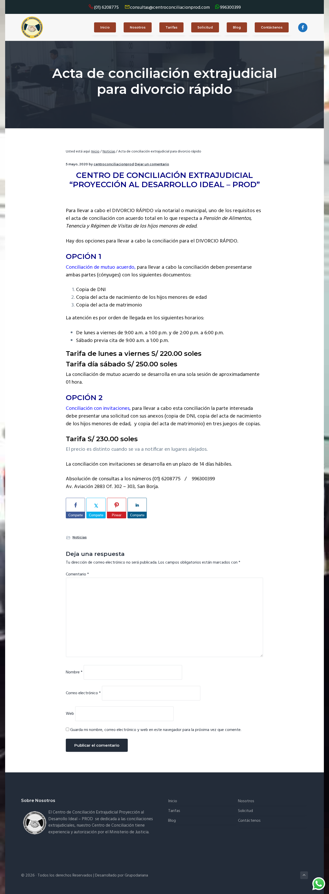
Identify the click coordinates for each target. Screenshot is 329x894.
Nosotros (246, 801)
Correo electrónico (83, 693)
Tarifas (174, 811)
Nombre (74, 672)
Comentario (77, 574)
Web (70, 713)
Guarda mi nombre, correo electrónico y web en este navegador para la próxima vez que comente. (155, 730)
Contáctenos (249, 821)
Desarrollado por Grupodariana (121, 875)
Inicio (172, 801)
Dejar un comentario (152, 164)
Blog (172, 821)
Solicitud (245, 811)
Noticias (79, 537)
